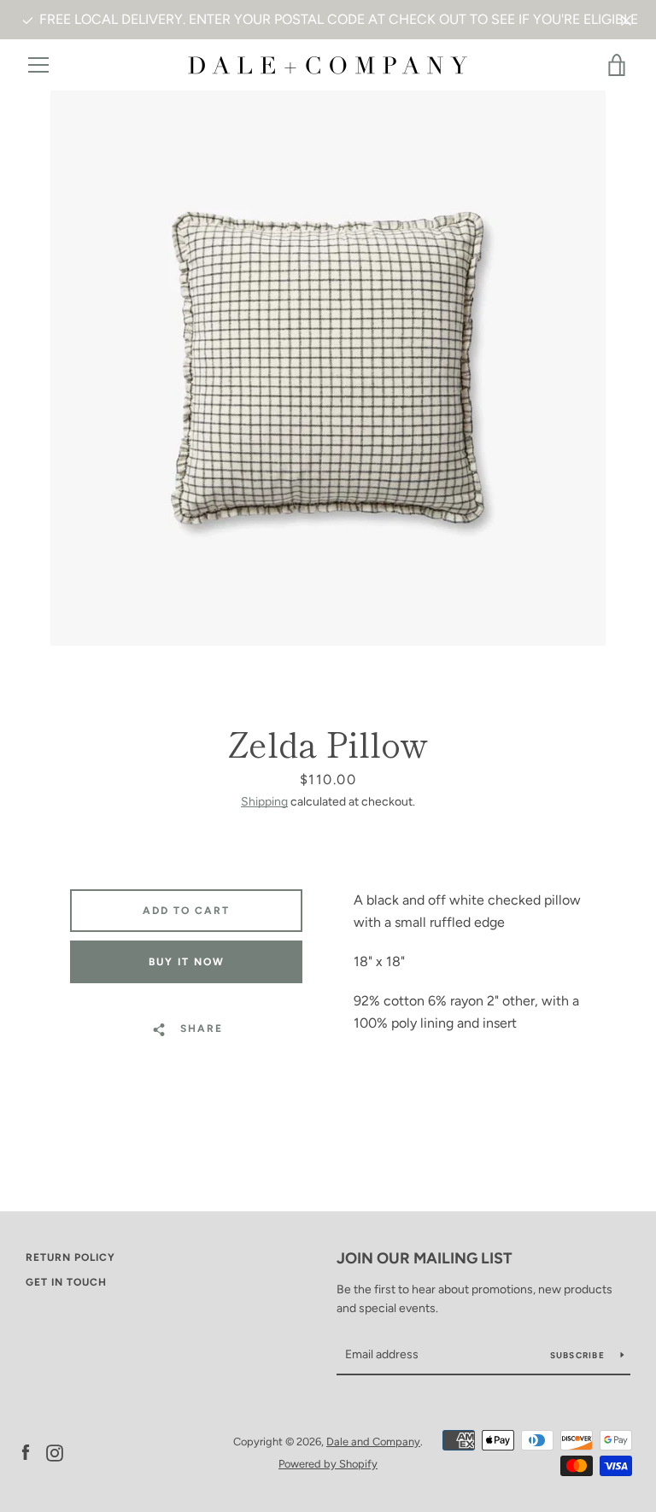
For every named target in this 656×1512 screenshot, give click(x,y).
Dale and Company (373, 1441)
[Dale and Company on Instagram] (54, 1452)
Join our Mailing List (424, 1258)
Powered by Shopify (328, 1463)
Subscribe (579, 1355)
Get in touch (66, 1282)
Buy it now (187, 962)
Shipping (264, 801)
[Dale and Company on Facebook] (25, 1452)
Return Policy (70, 1257)
